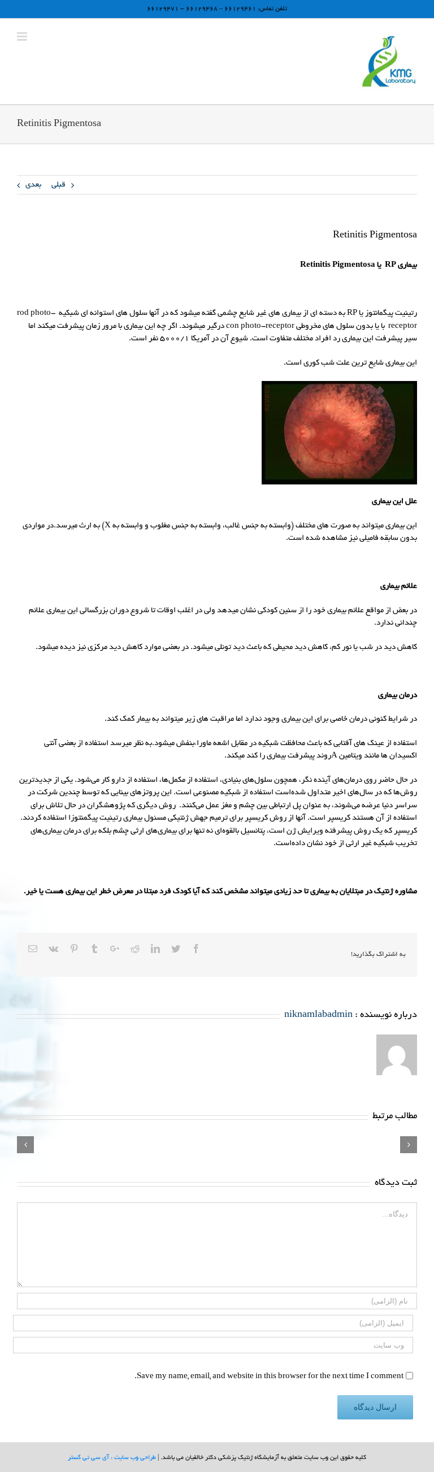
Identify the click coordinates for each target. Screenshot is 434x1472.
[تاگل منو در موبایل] (23, 36)
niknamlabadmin (318, 1015)
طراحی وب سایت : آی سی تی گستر (112, 1457)
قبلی (58, 185)
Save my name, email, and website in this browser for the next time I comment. (268, 1377)
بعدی (33, 185)
